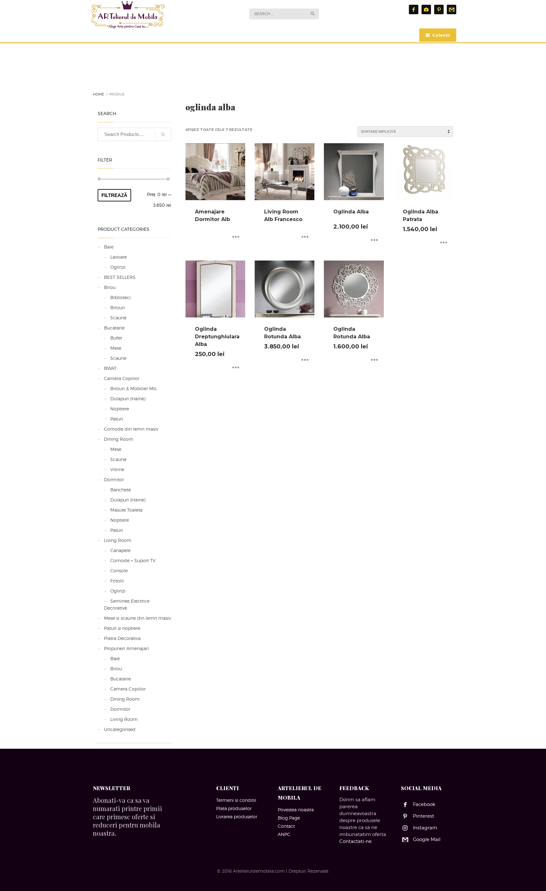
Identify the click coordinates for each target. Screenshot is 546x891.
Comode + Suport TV (132, 560)
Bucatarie (114, 327)
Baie (108, 246)
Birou (110, 287)
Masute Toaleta (126, 510)
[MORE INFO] (235, 237)
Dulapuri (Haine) (127, 398)
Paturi (116, 418)
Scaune (118, 317)
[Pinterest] (439, 9)
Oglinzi (117, 267)
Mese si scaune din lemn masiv (137, 618)
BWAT (110, 368)
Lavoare (118, 257)
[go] (312, 13)
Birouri (117, 307)
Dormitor (114, 479)
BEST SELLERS (120, 277)
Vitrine (117, 469)
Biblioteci (120, 297)
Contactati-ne (355, 841)
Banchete (120, 489)
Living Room (117, 540)
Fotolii (117, 580)
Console (119, 570)
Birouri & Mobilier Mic (133, 388)
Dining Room (118, 439)
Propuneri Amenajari (126, 648)
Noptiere (119, 408)
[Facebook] (413, 9)
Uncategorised (120, 729)
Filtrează (114, 195)
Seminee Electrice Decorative (126, 604)
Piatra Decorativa (122, 638)
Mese (115, 348)
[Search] (163, 134)
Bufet (116, 338)
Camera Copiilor (121, 378)
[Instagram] (426, 9)
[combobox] (284, 14)
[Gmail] (451, 9)
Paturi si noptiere (122, 628)
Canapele (120, 550)
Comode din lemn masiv (131, 429)
